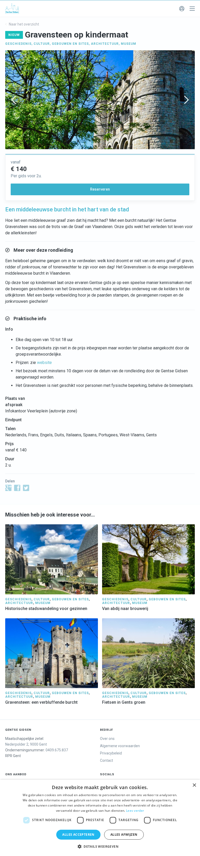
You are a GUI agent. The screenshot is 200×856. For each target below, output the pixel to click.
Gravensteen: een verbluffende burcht (41, 702)
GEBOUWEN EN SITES (70, 44)
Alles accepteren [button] (78, 834)
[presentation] (13, 99)
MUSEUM (128, 44)
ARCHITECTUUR (105, 44)
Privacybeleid (111, 753)
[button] (100, 847)
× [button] (194, 785)
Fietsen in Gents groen (123, 702)
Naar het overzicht (23, 24)
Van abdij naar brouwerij (125, 608)
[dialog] (100, 818)
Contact (106, 760)
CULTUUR (42, 44)
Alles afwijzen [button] (124, 834)
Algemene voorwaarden (120, 746)
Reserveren (100, 189)
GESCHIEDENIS (18, 44)
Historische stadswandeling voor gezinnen (46, 608)
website (44, 362)
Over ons (107, 739)
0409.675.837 (57, 750)
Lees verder (135, 810)
